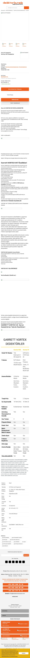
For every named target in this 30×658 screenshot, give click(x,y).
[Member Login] (26, 3)
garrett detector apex (6, 541)
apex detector (5, 545)
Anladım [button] (23, 653)
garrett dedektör (5, 537)
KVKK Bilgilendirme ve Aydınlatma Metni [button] (10, 656)
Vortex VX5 (17, 350)
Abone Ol (26, 555)
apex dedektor (16, 541)
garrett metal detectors (15, 539)
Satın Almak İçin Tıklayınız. (15, 89)
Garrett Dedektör (6, 52)
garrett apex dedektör (6, 543)
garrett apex (4, 539)
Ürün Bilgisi (15, 99)
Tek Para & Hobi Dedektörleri (12, 67)
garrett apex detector (18, 543)
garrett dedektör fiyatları (17, 537)
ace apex (24, 541)
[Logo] (10, 3)
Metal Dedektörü (23, 67)
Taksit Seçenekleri (15, 103)
